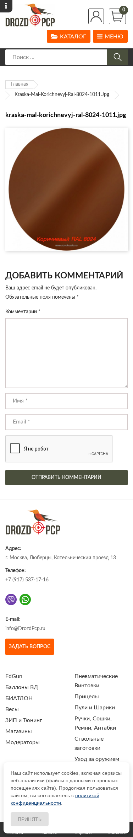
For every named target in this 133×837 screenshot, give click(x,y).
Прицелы (86, 696)
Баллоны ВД (21, 687)
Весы (12, 709)
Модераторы (22, 742)
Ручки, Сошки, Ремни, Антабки (95, 723)
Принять (29, 819)
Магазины (18, 731)
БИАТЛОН (19, 698)
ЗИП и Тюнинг (23, 720)
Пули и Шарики (94, 707)
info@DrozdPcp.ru (25, 628)
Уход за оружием (96, 759)
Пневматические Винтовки (96, 680)
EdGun (13, 676)
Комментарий (22, 311)
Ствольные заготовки (89, 743)
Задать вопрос (29, 646)
